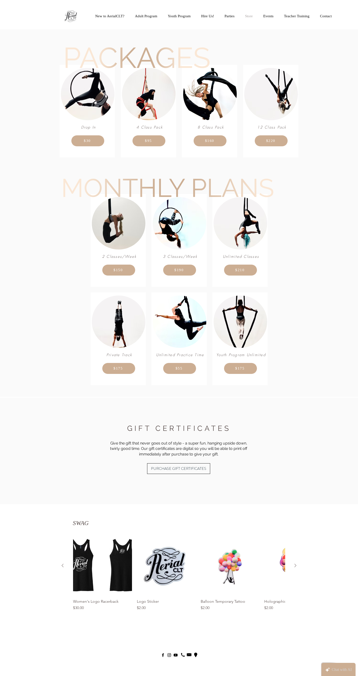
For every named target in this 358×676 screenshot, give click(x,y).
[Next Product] (295, 565)
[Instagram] (169, 655)
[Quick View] (102, 565)
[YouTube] (175, 655)
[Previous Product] (63, 565)
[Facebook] (162, 655)
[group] (179, 573)
